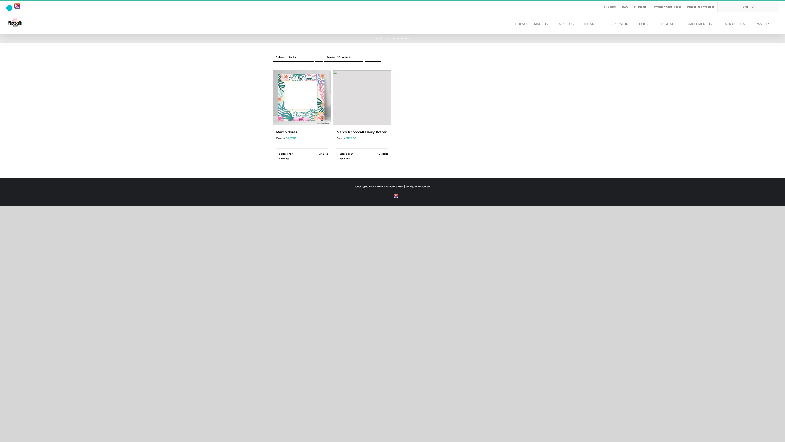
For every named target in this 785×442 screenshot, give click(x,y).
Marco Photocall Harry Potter (361, 132)
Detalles (323, 153)
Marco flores (286, 132)
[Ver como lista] (377, 57)
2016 (401, 186)
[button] (777, 23)
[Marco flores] (302, 97)
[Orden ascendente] (319, 57)
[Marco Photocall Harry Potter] (362, 97)
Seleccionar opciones (286, 156)
